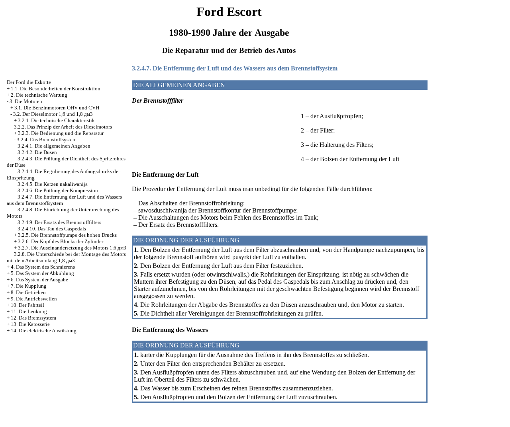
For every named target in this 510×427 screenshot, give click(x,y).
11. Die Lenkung (29, 311)
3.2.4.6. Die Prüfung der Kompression (58, 190)
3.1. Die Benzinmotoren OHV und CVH (56, 108)
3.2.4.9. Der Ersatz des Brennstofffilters (59, 222)
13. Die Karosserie (30, 324)
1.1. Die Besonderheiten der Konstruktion (55, 89)
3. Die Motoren (26, 101)
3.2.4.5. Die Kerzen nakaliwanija (53, 184)
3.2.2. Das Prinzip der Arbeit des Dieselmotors (63, 127)
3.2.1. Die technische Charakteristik (56, 120)
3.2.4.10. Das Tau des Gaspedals (52, 229)
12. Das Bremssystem (33, 318)
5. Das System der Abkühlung (42, 273)
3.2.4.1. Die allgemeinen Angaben (54, 146)
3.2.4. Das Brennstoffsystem (46, 139)
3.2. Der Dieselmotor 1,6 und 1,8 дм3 (53, 114)
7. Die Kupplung (29, 286)
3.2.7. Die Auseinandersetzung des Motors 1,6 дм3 (72, 248)
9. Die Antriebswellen (34, 299)
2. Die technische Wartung (39, 95)
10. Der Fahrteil (27, 305)
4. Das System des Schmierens (43, 267)
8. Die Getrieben (28, 292)
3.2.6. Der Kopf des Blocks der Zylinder (60, 241)
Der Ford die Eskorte (29, 82)
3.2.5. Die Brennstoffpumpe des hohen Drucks (67, 235)
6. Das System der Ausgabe (39, 280)
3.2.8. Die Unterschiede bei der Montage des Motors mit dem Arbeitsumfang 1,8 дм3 (66, 257)
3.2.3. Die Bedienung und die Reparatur (61, 133)
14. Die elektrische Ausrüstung (43, 330)
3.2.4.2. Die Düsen (37, 152)
